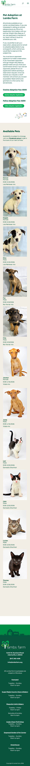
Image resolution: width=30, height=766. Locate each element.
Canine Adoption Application (14, 95)
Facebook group (15, 138)
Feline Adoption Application (13, 106)
